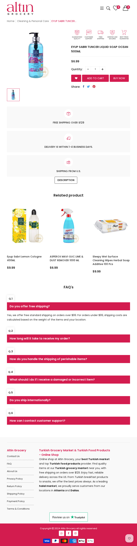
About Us (12, 471)
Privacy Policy (15, 478)
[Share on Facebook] (83, 86)
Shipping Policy (15, 493)
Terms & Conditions (18, 508)
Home (10, 21)
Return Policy (14, 486)
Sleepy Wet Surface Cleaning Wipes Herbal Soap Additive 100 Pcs (111, 260)
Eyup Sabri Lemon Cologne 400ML (24, 258)
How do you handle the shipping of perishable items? (48, 359)
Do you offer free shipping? (30, 306)
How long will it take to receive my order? (40, 338)
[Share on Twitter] (88, 86)
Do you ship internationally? (30, 400)
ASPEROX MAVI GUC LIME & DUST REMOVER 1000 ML (66, 258)
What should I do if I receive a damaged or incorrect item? (52, 380)
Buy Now (119, 78)
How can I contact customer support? (37, 421)
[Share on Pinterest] (94, 86)
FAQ (9, 463)
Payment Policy (16, 501)
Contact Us (13, 456)
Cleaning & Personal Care (33, 21)
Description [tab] (65, 180)
